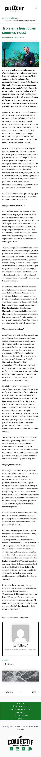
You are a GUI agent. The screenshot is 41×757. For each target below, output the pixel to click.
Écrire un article (20, 715)
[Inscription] (30, 749)
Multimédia (20, 712)
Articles (20, 703)
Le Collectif (20, 645)
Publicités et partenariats (20, 709)
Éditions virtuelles (20, 706)
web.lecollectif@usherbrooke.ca (15, 649)
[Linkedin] (17, 749)
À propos (20, 718)
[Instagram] (24, 749)
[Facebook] (11, 749)
